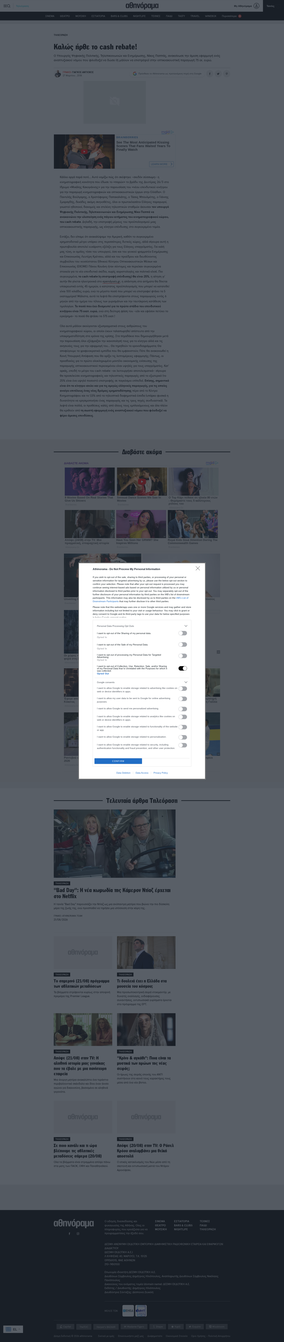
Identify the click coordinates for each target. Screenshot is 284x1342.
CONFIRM (118, 761)
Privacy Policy (161, 772)
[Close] (199, 569)
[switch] (182, 633)
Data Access (142, 772)
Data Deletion (123, 772)
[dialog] (142, 671)
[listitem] (142, 626)
